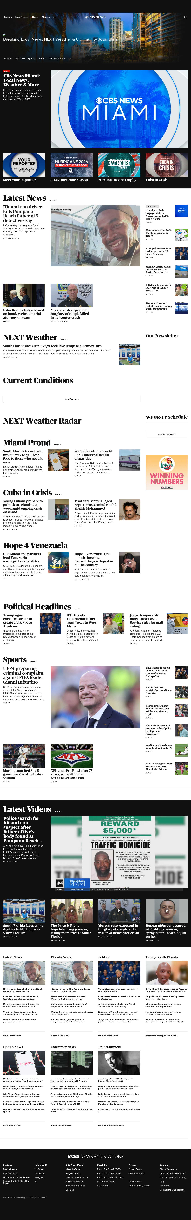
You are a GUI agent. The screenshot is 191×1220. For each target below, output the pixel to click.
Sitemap (70, 1190)
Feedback (164, 1186)
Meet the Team (73, 1169)
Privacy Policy (135, 1169)
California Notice (136, 1173)
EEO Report (103, 1186)
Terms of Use (134, 1182)
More (52, 200)
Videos (42, 58)
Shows (45, 17)
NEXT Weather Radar (42, 420)
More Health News (12, 1125)
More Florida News (60, 1035)
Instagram (39, 1177)
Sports (31, 58)
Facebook (39, 1173)
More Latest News (12, 1035)
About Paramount (168, 1169)
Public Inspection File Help (110, 1177)
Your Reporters (56, 58)
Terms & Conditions (75, 1186)
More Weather (71, 399)
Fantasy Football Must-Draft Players (16, 1182)
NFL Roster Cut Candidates (16, 1177)
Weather (19, 58)
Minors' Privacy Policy (138, 1186)
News (7, 58)
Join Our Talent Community (173, 1177)
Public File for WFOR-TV (109, 1169)
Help (162, 1182)
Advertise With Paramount (172, 1173)
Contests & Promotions (77, 1177)
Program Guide (73, 1173)
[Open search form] (185, 17)
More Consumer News (62, 1125)
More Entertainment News (111, 1125)
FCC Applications (105, 1182)
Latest (7, 17)
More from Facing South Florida (162, 1035)
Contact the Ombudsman (172, 1190)
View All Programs (166, 434)
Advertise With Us (74, 1182)
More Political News (108, 1035)
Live (34, 17)
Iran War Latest (10, 1173)
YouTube (39, 1169)
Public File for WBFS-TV (109, 1173)
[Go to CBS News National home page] (95, 17)
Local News (21, 17)
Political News (10, 1169)
